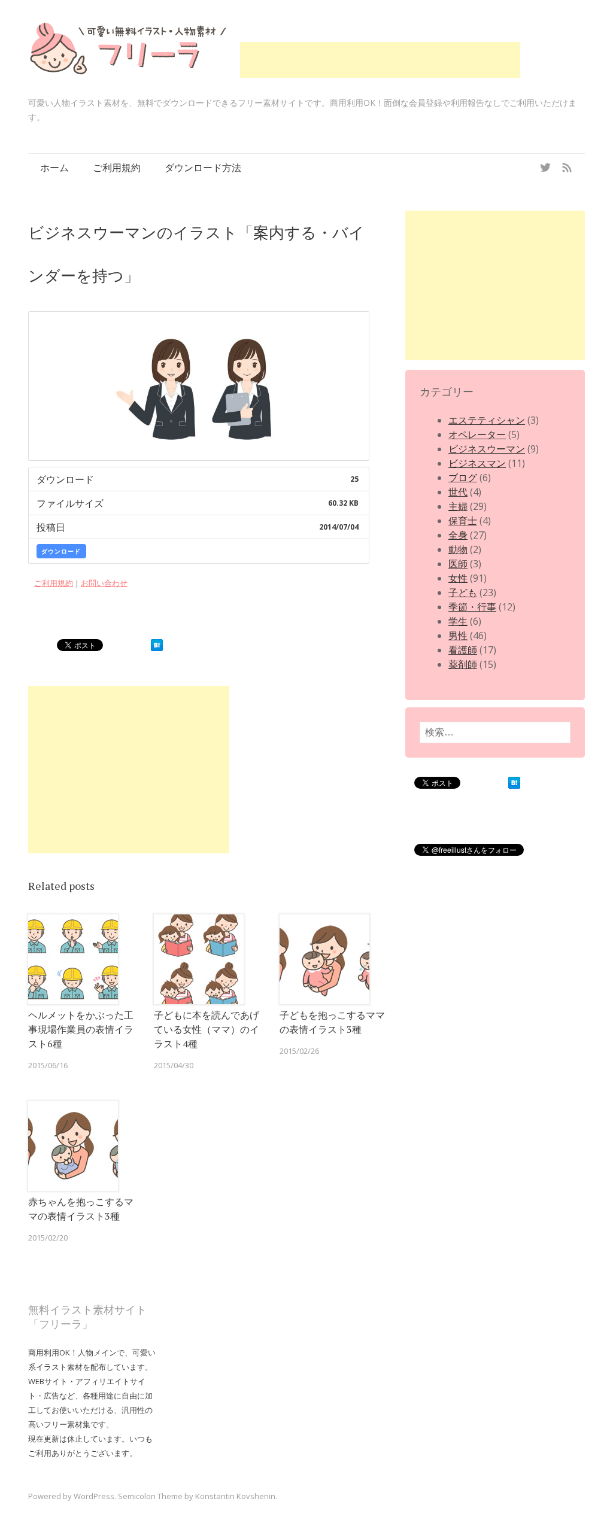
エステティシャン (486, 420)
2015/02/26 (299, 1050)
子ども (462, 592)
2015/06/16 (48, 1065)
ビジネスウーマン (486, 448)
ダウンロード (61, 551)
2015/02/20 (48, 1237)
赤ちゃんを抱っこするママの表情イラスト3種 (80, 1209)
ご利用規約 (117, 167)
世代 (458, 491)
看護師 (462, 649)
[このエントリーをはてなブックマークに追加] (157, 647)
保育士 (462, 520)
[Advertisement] (380, 60)
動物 (458, 549)
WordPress (94, 1496)
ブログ (462, 477)
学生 (458, 621)
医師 (458, 563)
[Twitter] (545, 167)
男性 (458, 635)
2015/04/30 (173, 1065)
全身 (458, 535)
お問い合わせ (104, 582)
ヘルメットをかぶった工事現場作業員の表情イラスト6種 (80, 1029)
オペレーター (477, 434)
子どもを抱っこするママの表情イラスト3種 (332, 1022)
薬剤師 (462, 664)
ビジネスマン (477, 463)
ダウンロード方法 (203, 167)
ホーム (54, 167)
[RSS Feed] (567, 167)
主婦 (458, 506)
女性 (458, 578)
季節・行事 (472, 606)
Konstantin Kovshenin (235, 1496)
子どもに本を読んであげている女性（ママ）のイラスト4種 (206, 1029)
